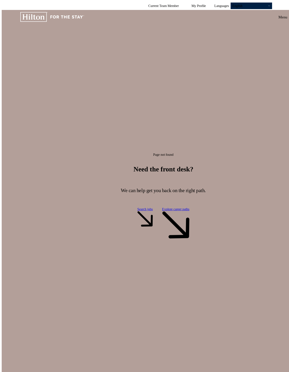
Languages (221, 6)
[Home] (52, 17)
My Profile (198, 6)
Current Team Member (163, 6)
